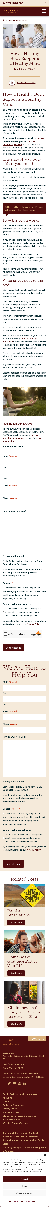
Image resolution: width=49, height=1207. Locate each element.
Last (5, 478)
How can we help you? (14, 511)
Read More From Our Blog (26, 83)
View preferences (24, 1193)
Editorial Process (11, 1119)
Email (10, 485)
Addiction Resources (17, 20)
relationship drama (12, 144)
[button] (45, 1155)
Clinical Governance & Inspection (20, 1116)
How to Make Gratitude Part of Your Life (22, 962)
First (5, 467)
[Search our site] (45, 3)
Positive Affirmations (18, 913)
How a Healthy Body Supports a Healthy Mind (24, 100)
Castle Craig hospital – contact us (20, 1094)
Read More (16, 922)
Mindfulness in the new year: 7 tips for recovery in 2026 (24, 1012)
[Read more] (24, 895)
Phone (10, 498)
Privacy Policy (29, 1201)
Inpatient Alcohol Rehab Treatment (20, 1136)
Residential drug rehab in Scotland (20, 1133)
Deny (24, 1186)
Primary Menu (43, 11)
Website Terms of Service (16, 1123)
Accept (24, 1179)
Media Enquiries (11, 1112)
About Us (7, 1098)
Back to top (38, 1039)
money (31, 141)
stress (41, 138)
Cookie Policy (17, 1201)
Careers (7, 1101)
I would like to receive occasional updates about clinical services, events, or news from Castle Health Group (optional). (23, 612)
